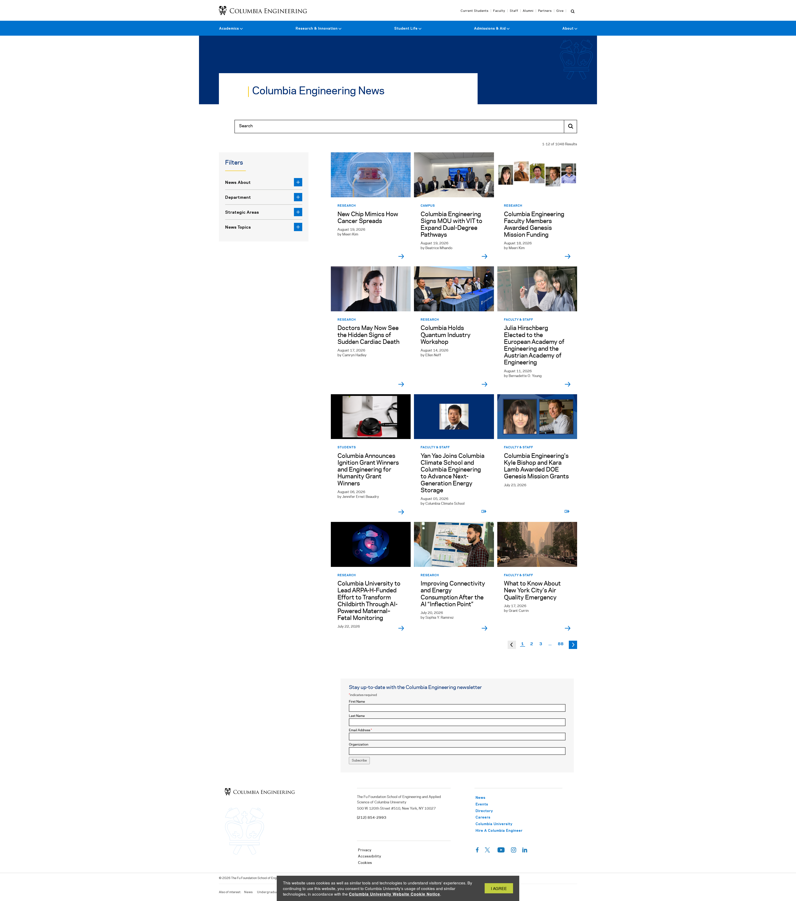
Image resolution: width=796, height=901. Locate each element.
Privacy (364, 850)
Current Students (475, 11)
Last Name (357, 716)
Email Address (360, 730)
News (248, 892)
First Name (357, 701)
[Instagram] (513, 851)
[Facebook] (477, 851)
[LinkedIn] (524, 851)
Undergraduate (269, 892)
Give (560, 11)
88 (561, 643)
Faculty (499, 11)
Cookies (365, 863)
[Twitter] (488, 851)
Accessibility (369, 856)
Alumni (528, 11)
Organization (358, 744)
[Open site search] (572, 11)
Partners (545, 11)
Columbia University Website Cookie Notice (394, 894)
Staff (514, 11)
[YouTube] (501, 851)
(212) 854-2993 (371, 817)
